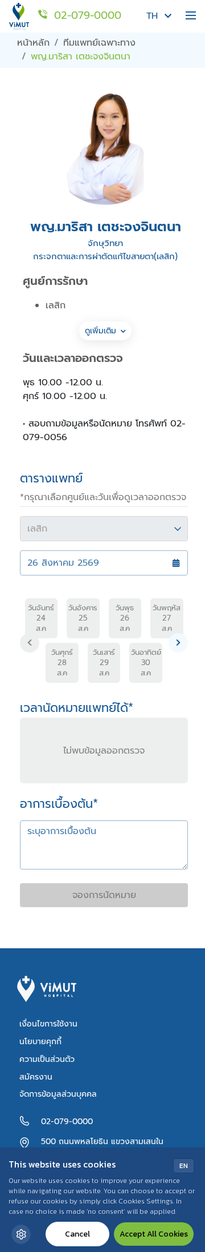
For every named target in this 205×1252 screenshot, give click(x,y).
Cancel (77, 1234)
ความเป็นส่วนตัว (47, 1059)
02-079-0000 (67, 1122)
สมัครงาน (35, 1077)
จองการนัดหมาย (104, 895)
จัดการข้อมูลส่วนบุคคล (58, 1094)
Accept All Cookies (154, 1234)
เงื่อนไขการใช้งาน (48, 1024)
